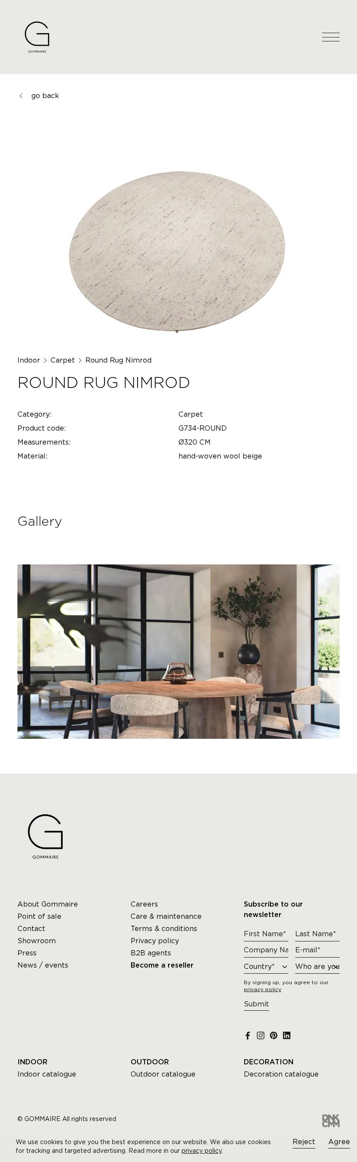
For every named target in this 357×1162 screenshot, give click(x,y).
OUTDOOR (150, 1062)
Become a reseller (162, 965)
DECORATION (268, 1062)
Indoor (28, 360)
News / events (42, 965)
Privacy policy (155, 941)
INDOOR (32, 1062)
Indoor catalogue (46, 1074)
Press (27, 953)
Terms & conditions (164, 928)
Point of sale (39, 916)
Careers (144, 904)
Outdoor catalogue (163, 1074)
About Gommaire (47, 904)
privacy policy (202, 1150)
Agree (339, 1142)
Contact (31, 928)
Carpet (63, 360)
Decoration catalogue (281, 1074)
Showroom (36, 941)
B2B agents (151, 953)
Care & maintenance (166, 916)
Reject (304, 1142)
